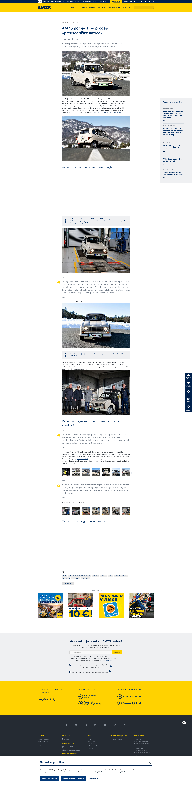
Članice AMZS (92, 744)
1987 (72, 747)
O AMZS (64, 22)
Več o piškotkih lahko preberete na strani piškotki (109, 772)
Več (164, 120)
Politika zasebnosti (142, 741)
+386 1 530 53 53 (74, 750)
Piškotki (138, 739)
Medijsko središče (117, 739)
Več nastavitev (94, 779)
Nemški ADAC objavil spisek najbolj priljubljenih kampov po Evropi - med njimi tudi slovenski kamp (173, 131)
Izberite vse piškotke (49, 778)
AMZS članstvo (92, 741)
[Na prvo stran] (44, 7)
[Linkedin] (85, 725)
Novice (71, 22)
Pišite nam (91, 748)
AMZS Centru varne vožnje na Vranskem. (106, 112)
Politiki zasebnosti (107, 660)
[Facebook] (66, 725)
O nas (88, 735)
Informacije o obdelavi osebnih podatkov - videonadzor (143, 746)
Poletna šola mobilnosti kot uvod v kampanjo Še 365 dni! (173, 173)
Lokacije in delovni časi (95, 746)
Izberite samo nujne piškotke (73, 778)
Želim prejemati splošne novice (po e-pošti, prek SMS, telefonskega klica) (90, 666)
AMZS (90, 739)
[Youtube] (105, 725)
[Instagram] (95, 725)
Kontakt (41, 735)
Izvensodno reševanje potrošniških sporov (143, 754)
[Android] (125, 725)
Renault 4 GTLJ (82, 459)
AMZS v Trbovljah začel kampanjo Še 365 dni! (171, 147)
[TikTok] (115, 725)
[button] (153, 7)
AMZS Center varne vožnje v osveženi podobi (173, 160)
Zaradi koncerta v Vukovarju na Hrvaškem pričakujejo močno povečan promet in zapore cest (173, 114)
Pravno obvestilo (141, 750)
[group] (66, 472)
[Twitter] (76, 725)
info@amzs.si (41, 745)
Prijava (117, 652)
